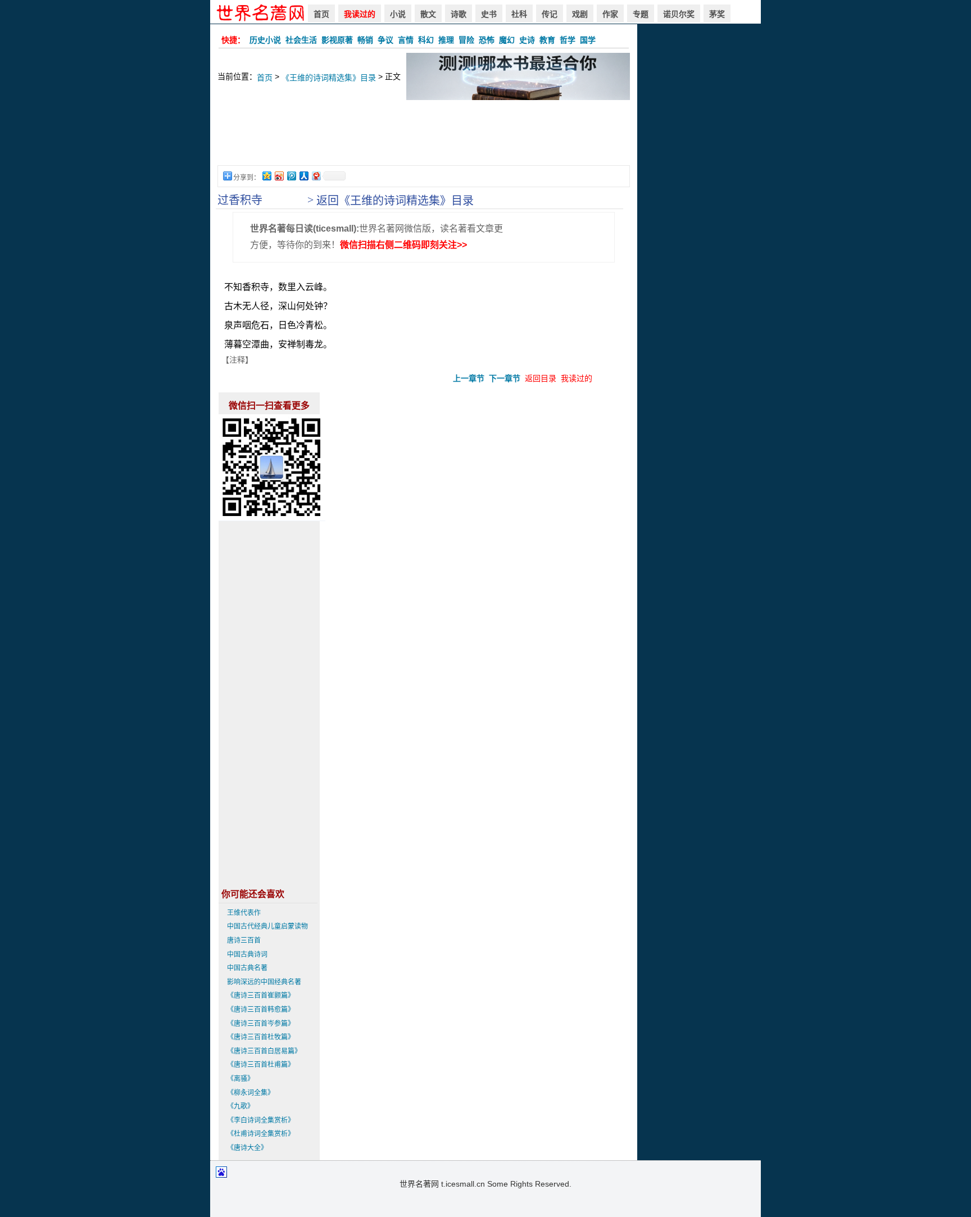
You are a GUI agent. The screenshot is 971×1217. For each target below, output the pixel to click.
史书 (489, 14)
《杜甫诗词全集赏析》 (260, 1134)
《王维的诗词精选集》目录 (329, 77)
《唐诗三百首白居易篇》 (264, 1051)
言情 (406, 39)
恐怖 (486, 39)
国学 (588, 39)
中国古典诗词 (247, 954)
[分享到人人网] (303, 176)
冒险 (466, 39)
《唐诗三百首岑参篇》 (260, 1024)
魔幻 (507, 39)
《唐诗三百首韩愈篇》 (260, 1010)
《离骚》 (240, 1079)
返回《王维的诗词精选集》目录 (395, 200)
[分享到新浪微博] (279, 176)
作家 (610, 14)
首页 (321, 14)
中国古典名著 (247, 968)
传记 (549, 14)
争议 (385, 39)
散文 (428, 14)
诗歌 (458, 14)
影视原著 (337, 39)
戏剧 (580, 14)
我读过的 (359, 14)
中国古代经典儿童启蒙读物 (267, 926)
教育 (547, 39)
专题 (640, 14)
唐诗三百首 (244, 940)
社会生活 (301, 39)
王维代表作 (244, 913)
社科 (519, 14)
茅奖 (717, 14)
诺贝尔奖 (679, 14)
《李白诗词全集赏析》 (260, 1120)
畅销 (365, 39)
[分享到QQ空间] (266, 176)
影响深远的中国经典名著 (264, 982)
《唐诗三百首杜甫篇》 (260, 1065)
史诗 (527, 39)
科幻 (426, 39)
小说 (398, 14)
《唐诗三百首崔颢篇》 (260, 995)
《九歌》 (240, 1106)
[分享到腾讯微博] (291, 176)
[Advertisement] (423, 138)
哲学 (567, 39)
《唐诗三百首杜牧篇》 (260, 1037)
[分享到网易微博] (316, 176)
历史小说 (265, 39)
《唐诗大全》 (247, 1148)
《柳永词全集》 (250, 1093)
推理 (446, 39)
